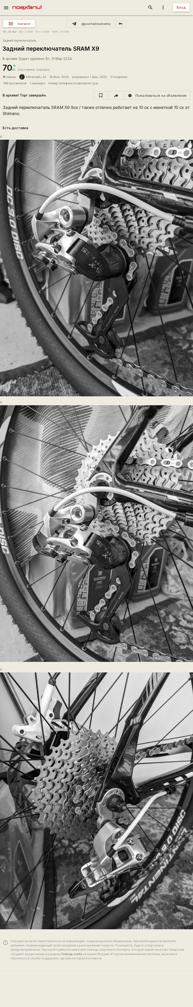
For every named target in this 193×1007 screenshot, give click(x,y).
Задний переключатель (19, 40)
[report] (157, 95)
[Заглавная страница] (27, 3)
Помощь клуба (71, 954)
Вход (181, 7)
